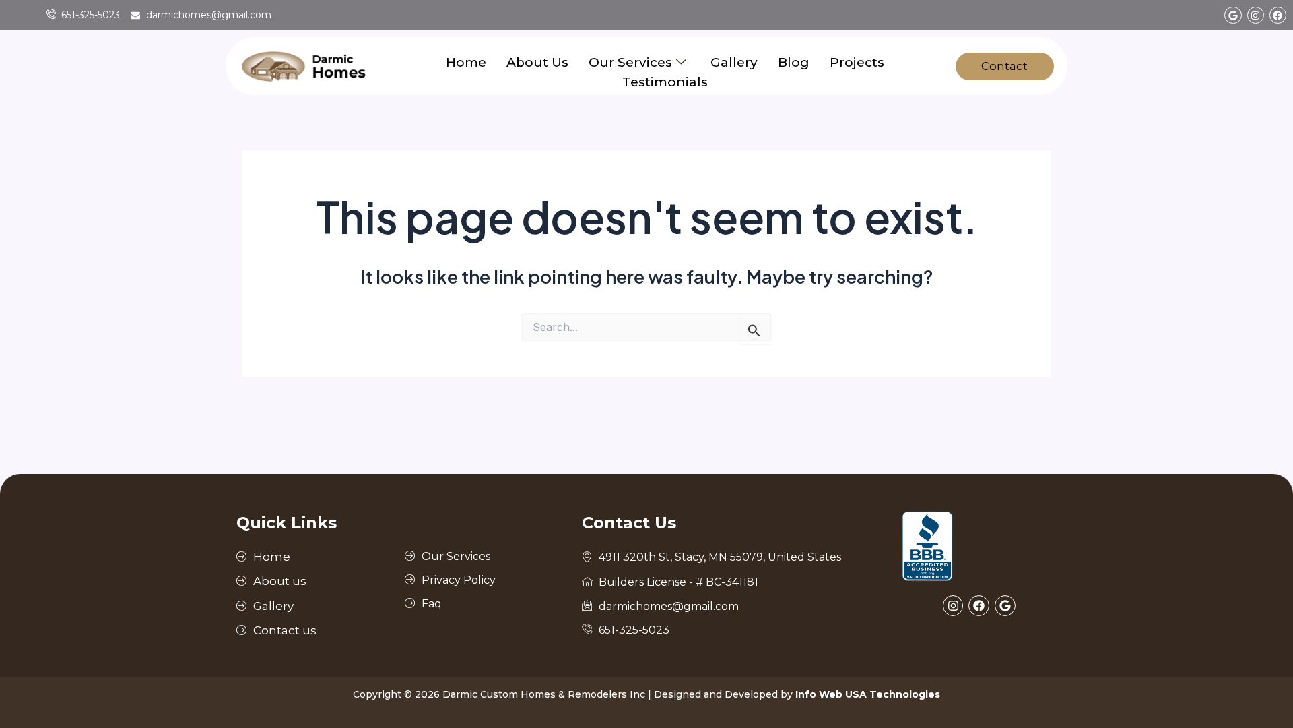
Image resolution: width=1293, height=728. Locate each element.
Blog (793, 62)
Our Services (630, 62)
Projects (857, 62)
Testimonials (665, 82)
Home (466, 62)
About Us (537, 62)
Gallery (734, 62)
